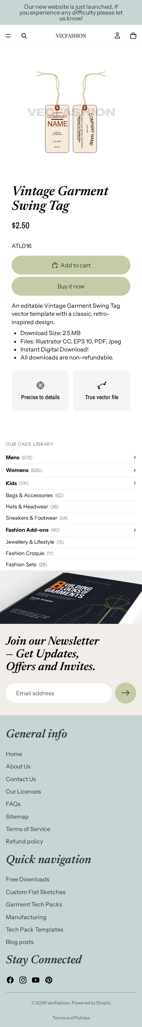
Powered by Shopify (91, 1003)
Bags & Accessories (35, 495)
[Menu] (8, 35)
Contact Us (21, 779)
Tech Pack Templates (34, 929)
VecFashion (58, 1003)
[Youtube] (35, 980)
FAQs (13, 804)
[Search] (24, 36)
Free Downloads (28, 879)
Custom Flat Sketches (36, 892)
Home (14, 754)
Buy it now (71, 286)
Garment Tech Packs (34, 904)
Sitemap (17, 816)
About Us (18, 766)
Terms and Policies (71, 1017)
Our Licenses (23, 791)
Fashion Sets (26, 564)
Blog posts (20, 942)
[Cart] (133, 36)
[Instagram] (23, 980)
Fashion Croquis (30, 553)
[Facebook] (10, 980)
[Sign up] (125, 693)
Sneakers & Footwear (37, 518)
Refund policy (24, 841)
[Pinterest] (48, 980)
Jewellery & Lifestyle (35, 542)
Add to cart (75, 265)
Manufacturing (26, 917)
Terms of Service (28, 829)
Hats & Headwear (32, 506)
